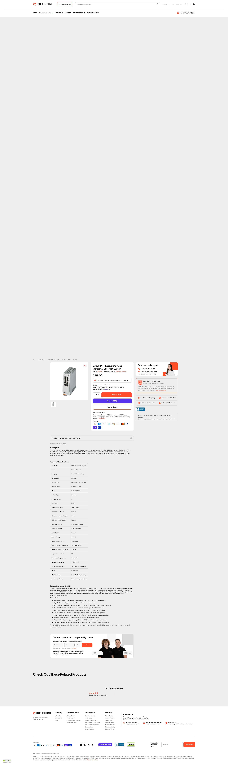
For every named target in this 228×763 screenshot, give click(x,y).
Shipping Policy (109, 722)
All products (88, 718)
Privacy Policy (109, 720)
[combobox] (117, 4)
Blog (56, 720)
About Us (58, 716)
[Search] (157, 4)
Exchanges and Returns (73, 720)
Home (34, 353)
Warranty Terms (161, 383)
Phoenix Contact (121, 365)
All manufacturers (90, 716)
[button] (185, 4)
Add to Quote (112, 400)
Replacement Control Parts (92, 722)
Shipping (95, 378)
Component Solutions (91, 720)
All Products (42, 353)
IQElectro (42, 717)
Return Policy (109, 716)
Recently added (89, 729)
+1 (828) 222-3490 (187, 12)
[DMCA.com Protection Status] (131, 746)
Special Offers (89, 727)
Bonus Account (71, 718)
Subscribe (189, 744)
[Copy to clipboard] (131, 431)
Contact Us (58, 718)
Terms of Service (110, 724)
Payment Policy (109, 718)
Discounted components (92, 724)
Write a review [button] (129, 690)
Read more (102, 411)
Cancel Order (70, 716)
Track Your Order (71, 722)
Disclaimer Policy (110, 727)
